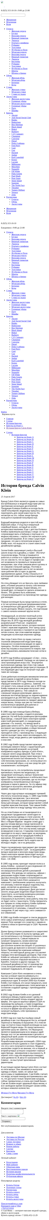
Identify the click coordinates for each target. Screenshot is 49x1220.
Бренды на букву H (25, 453)
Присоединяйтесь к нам (11, 1203)
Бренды (9, 113)
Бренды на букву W (25, 477)
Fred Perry (15, 146)
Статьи (9, 421)
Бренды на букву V (25, 474)
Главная (9, 419)
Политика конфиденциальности (20, 1174)
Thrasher (15, 188)
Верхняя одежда (18, 36)
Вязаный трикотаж (19, 38)
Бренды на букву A (25, 437)
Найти (4, 412)
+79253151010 (7, 1208)
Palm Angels (16, 174)
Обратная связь (13, 1167)
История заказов (13, 1172)
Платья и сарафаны (20, 43)
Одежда (9, 29)
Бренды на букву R (25, 465)
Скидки (9, 1149)
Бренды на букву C (14, 426)
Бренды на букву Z (25, 479)
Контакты (10, 1151)
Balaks (14, 120)
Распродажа (11, 197)
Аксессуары (11, 96)
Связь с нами (12, 1153)
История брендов (14, 423)
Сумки (9, 87)
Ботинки (15, 82)
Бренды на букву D (25, 444)
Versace (14, 192)
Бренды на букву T (25, 470)
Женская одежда (18, 31)
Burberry (15, 132)
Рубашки (15, 45)
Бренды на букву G (25, 451)
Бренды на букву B (25, 439)
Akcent (14, 115)
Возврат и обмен (13, 1144)
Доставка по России (15, 1139)
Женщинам (11, 20)
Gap (13, 150)
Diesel (14, 141)
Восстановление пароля (17, 1169)
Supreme (15, 183)
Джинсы (15, 40)
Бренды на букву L (25, 456)
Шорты (14, 71)
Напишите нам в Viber (11, 1206)
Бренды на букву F (25, 449)
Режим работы (12, 1146)
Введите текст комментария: (13, 1108)
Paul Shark (16, 176)
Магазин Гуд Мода (25, 1093)
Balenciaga (16, 122)
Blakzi (14, 129)
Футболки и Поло (19, 50)
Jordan (14, 155)
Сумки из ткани (18, 94)
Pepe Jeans (16, 178)
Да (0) (15, 1097)
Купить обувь (12, 1194)
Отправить (6, 1121)
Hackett (14, 153)
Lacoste (14, 162)
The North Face (18, 185)
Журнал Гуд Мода (9, 1093)
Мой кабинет (12, 1165)
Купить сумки (12, 1197)
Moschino (15, 167)
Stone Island (16, 181)
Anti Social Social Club (21, 117)
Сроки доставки (13, 1142)
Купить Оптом (12, 1185)
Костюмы (15, 61)
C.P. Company (17, 134)
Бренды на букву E (25, 446)
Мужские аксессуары (20, 103)
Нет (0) (23, 1097)
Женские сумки (18, 89)
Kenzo (14, 160)
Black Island (16, 127)
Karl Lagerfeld (17, 157)
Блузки (14, 33)
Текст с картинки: (9, 1116)
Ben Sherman (17, 125)
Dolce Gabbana (17, 143)
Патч (13, 108)
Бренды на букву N (25, 460)
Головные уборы (18, 101)
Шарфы (14, 110)
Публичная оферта (14, 1176)
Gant (13, 148)
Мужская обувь (18, 80)
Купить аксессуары (14, 1199)
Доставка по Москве (15, 1137)
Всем (8, 24)
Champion (15, 136)
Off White (15, 171)
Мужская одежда (19, 52)
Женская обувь (18, 78)
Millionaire (16, 164)
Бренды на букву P (25, 463)
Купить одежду (13, 1192)
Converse (15, 139)
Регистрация (12, 1162)
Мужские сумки (18, 92)
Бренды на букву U (25, 472)
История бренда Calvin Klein (19, 428)
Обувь (9, 75)
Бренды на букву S (25, 467)
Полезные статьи (13, 1187)
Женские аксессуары (20, 99)
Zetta (13, 195)
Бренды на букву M (25, 458)
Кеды (13, 85)
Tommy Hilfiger (18, 190)
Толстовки (16, 47)
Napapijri (15, 169)
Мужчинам (11, 22)
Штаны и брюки (18, 73)
